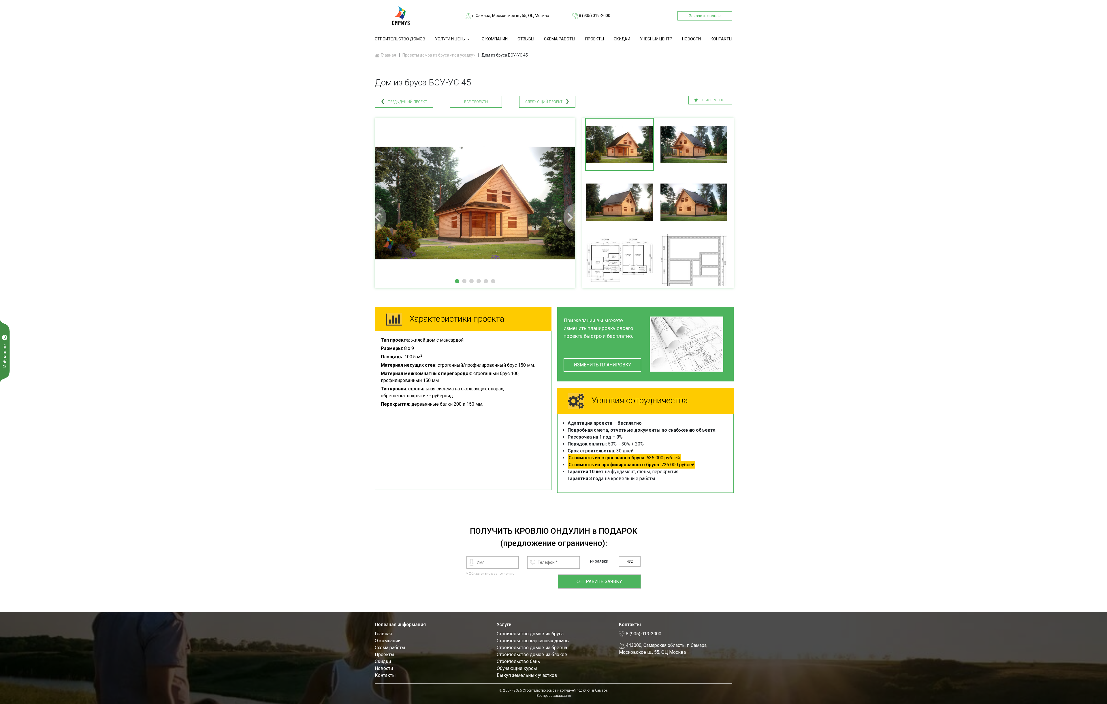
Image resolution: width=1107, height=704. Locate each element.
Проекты (594, 39)
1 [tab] (457, 281)
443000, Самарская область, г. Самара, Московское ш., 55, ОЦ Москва (663, 649)
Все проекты (476, 102)
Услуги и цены (450, 39)
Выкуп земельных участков (527, 675)
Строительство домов (400, 39)
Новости (691, 39)
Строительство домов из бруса (530, 633)
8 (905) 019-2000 (594, 15)
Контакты (721, 39)
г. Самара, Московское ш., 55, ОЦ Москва (510, 15)
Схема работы (559, 39)
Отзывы (525, 39)
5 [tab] (486, 281)
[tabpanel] (475, 202)
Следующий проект (543, 102)
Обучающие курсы (517, 668)
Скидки (622, 39)
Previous (371, 217)
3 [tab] (471, 281)
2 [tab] (464, 281)
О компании (495, 39)
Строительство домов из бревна (532, 647)
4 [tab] (479, 281)
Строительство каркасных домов (533, 640)
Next (578, 217)
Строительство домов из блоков (532, 654)
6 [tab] (493, 281)
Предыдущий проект (407, 102)
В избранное (713, 100)
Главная (383, 633)
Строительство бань (518, 661)
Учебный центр (656, 39)
